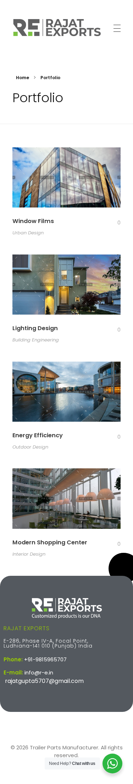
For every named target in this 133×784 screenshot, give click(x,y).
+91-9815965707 (45, 659)
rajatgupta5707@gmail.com (44, 681)
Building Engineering (35, 340)
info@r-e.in (38, 672)
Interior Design (28, 554)
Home (22, 78)
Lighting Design (35, 328)
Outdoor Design (30, 447)
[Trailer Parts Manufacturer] (56, 27)
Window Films (33, 221)
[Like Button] (113, 222)
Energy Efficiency (37, 435)
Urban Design (28, 232)
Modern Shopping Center (49, 542)
